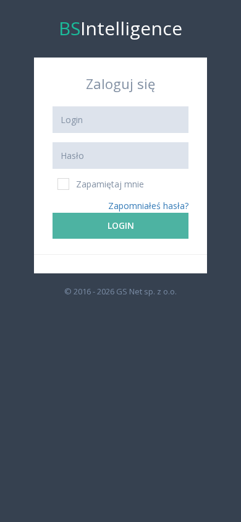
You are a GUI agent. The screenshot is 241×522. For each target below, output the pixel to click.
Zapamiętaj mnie (110, 184)
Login (121, 225)
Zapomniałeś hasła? (148, 206)
